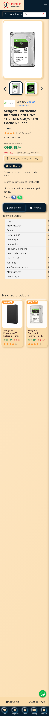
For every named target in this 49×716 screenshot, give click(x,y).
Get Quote (14, 166)
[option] (27, 323)
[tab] (13, 208)
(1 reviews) (25, 133)
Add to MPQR (38, 701)
